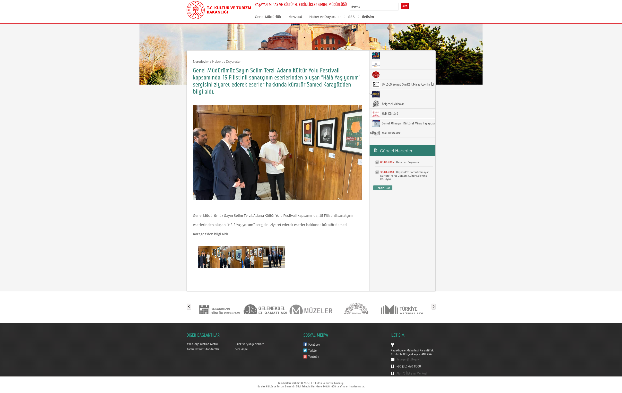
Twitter (313, 351)
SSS (351, 16)
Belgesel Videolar (392, 104)
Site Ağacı (241, 349)
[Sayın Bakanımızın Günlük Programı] (219, 305)
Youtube (313, 357)
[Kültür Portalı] (356, 305)
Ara (404, 6)
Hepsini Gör (383, 188)
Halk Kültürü (389, 114)
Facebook (314, 345)
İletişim (368, 16)
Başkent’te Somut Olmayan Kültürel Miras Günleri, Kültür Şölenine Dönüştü (405, 175)
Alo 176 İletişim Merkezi (412, 374)
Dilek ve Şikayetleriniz (249, 344)
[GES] (265, 305)
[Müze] (311, 305)
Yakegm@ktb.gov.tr (409, 359)
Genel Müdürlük (268, 16)
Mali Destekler (390, 133)
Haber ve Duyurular (325, 16)
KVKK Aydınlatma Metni (202, 344)
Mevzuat (295, 16)
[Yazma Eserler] (402, 305)
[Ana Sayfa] (219, 9)
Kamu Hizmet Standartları (203, 349)
